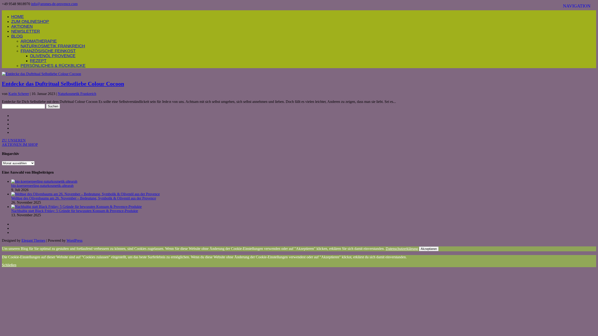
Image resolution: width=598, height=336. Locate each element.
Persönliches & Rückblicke (53, 65)
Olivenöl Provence (52, 55)
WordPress (74, 240)
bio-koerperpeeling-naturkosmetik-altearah (42, 186)
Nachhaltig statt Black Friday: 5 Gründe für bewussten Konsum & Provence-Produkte (74, 211)
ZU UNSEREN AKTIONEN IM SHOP (20, 142)
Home (17, 16)
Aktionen (22, 26)
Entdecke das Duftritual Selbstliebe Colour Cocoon (63, 84)
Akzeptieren (429, 249)
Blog (17, 36)
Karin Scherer (18, 94)
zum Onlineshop (30, 21)
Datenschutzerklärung (402, 249)
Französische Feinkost (48, 51)
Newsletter (25, 31)
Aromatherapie (39, 41)
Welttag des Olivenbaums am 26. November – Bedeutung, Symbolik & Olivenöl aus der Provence (83, 198)
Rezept (38, 60)
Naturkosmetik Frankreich (53, 46)
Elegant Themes (33, 240)
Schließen (9, 265)
